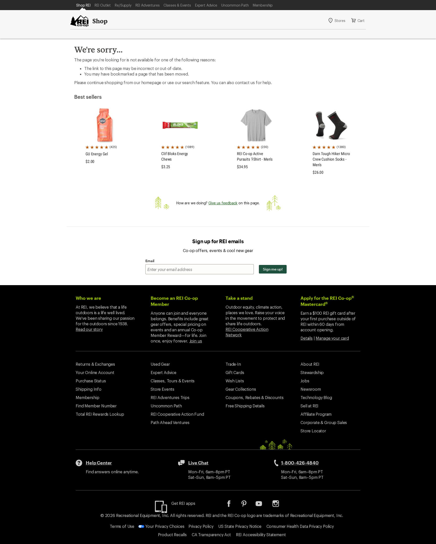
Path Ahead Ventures (170, 422)
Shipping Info (88, 389)
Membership (263, 5)
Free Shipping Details (245, 405)
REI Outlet (103, 5)
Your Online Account (95, 372)
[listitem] (233, 505)
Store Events (162, 389)
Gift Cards (235, 372)
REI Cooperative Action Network (247, 332)
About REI (310, 364)
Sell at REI (309, 405)
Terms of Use (122, 526)
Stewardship (312, 372)
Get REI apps (183, 503)
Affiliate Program (316, 414)
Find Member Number (96, 405)
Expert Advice (206, 5)
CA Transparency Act (211, 534)
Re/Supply (123, 5)
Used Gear (160, 364)
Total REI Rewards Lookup (100, 414)
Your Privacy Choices (164, 526)
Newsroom (311, 389)
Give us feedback (222, 203)
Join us (195, 340)
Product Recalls (172, 534)
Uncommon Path (235, 5)
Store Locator (313, 430)
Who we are (88, 298)
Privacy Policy (200, 526)
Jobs (305, 380)
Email (149, 261)
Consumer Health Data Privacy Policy (300, 526)
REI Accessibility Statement (261, 534)
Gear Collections (241, 389)
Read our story (89, 329)
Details (307, 338)
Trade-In (233, 364)
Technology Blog (316, 397)
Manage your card (332, 338)
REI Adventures (147, 5)
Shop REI (83, 5)
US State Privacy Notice (239, 526)
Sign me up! (273, 269)
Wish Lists (235, 380)
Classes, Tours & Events (173, 380)
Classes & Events (177, 5)
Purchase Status (91, 380)
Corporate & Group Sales (324, 422)
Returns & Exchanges (95, 364)
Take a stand (239, 298)
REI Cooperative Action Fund (177, 414)
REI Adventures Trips (170, 397)
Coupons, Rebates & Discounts (255, 397)
